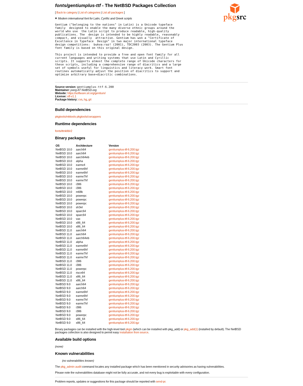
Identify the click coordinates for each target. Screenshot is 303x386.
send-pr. (161, 381)
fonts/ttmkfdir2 (63, 130)
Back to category (66, 12)
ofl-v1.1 (71, 96)
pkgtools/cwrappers (89, 116)
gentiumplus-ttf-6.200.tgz (124, 149)
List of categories (89, 12)
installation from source (134, 332)
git (89, 99)
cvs (80, 99)
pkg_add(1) (191, 329)
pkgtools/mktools (65, 116)
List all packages (112, 12)
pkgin (129, 329)
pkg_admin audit (71, 366)
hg (85, 99)
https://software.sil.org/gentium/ (86, 93)
